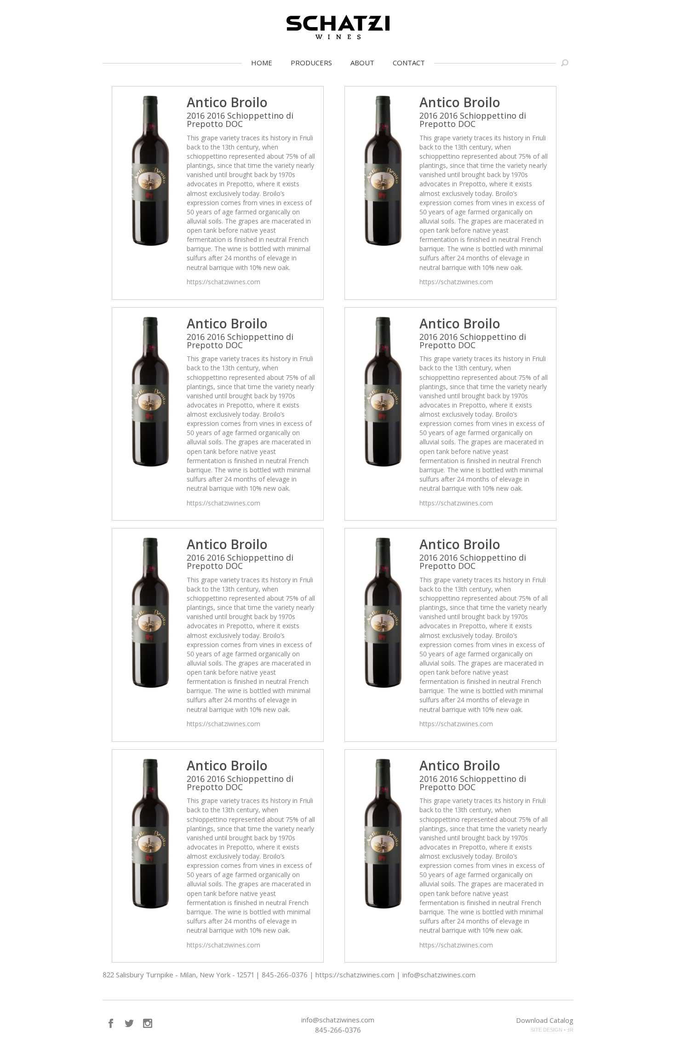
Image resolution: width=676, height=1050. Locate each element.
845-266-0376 (338, 1029)
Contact (409, 62)
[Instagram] (147, 1023)
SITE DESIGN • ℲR (552, 1030)
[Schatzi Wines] (338, 27)
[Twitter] (129, 1023)
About (362, 62)
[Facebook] (110, 1023)
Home (261, 62)
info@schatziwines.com (337, 1019)
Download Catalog (544, 1020)
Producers (311, 62)
